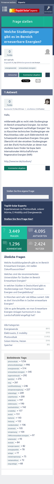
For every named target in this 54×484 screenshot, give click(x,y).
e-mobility (11, 411)
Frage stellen (23, 21)
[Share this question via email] (37, 81)
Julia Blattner (31, 109)
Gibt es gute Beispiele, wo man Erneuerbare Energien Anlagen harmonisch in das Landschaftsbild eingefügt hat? (25, 311)
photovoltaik (13, 361)
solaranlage (12, 393)
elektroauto (12, 404)
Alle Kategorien (11, 325)
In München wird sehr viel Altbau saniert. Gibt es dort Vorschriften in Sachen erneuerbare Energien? (26, 300)
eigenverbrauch (14, 375)
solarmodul (12, 439)
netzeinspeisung (14, 457)
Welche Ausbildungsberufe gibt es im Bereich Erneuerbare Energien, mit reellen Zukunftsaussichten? (26, 266)
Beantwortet (8, 109)
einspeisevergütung (15, 390)
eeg (9, 383)
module (11, 442)
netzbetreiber (13, 425)
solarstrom (12, 400)
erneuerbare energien (27, 68)
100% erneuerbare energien (18, 435)
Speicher (8, 345)
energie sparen (13, 446)
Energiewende (27, 62)
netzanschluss (13, 460)
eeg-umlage (12, 464)
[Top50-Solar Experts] (24, 9)
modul (10, 414)
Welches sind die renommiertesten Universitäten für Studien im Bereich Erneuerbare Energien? (22, 277)
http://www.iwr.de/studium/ (17, 161)
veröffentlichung (14, 386)
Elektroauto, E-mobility (15, 333)
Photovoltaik (10, 337)
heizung (11, 421)
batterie (11, 418)
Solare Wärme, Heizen (15, 341)
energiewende (10, 68)
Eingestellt (7, 62)
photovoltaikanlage (15, 365)
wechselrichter (13, 407)
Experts (21, 2)
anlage (10, 453)
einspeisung (12, 432)
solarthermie (12, 397)
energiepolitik (13, 450)
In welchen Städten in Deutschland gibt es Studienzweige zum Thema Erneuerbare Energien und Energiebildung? (25, 288)
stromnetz (12, 428)
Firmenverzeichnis (8, 2)
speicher (11, 379)
